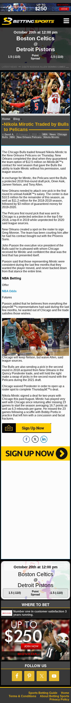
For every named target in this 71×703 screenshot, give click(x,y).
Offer (5, 285)
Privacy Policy (59, 699)
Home (6, 118)
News (53, 134)
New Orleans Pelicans (29, 137)
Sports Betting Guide (42, 692)
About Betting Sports (54, 696)
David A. (9, 134)
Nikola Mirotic (51, 137)
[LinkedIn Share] (43, 439)
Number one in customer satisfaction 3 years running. (40, 613)
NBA (45, 134)
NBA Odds (9, 291)
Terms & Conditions (22, 696)
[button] (66, 20)
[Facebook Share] (26, 439)
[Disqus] (35, 509)
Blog (16, 118)
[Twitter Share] (35, 439)
